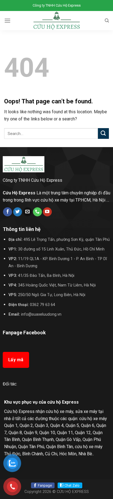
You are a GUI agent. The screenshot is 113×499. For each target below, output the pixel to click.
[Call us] (37, 212)
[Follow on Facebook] (7, 212)
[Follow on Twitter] (17, 212)
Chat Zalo (72, 485)
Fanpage (45, 485)
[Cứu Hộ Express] (56, 20)
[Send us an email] (27, 212)
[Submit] (103, 133)
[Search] (107, 20)
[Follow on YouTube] (47, 212)
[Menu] (7, 20)
